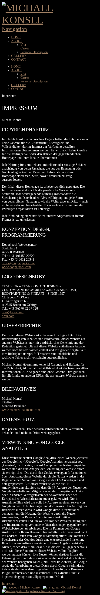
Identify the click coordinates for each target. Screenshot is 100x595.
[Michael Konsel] (45, 20)
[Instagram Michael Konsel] (60, 587)
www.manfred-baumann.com (21, 410)
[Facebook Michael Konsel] (21, 587)
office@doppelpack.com (18, 263)
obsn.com (8, 316)
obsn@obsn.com (12, 312)
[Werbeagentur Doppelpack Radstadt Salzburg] (33, 591)
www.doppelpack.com (16, 267)
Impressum (9, 583)
